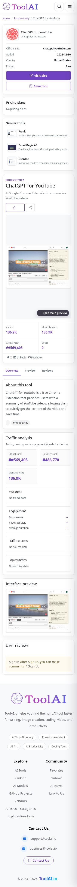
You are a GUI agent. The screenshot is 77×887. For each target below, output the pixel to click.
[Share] (30, 207)
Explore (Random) (20, 816)
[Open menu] (69, 6)
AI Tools (20, 770)
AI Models (20, 785)
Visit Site (40, 76)
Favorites (56, 770)
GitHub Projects (20, 793)
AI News (56, 785)
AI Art (13, 746)
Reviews (47, 370)
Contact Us (41, 860)
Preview (30, 370)
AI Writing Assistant (53, 737)
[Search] (59, 6)
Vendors (21, 801)
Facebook (36, 357)
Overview (12, 370)
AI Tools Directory (22, 737)
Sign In (14, 662)
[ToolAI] (20, 6)
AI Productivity (34, 746)
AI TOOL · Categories (21, 808)
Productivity (21, 18)
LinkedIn (21, 357)
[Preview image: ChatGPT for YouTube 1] (38, 611)
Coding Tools (59, 746)
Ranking (21, 778)
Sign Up (34, 666)
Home (6, 18)
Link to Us (56, 793)
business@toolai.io (43, 848)
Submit (56, 778)
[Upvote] (15, 207)
